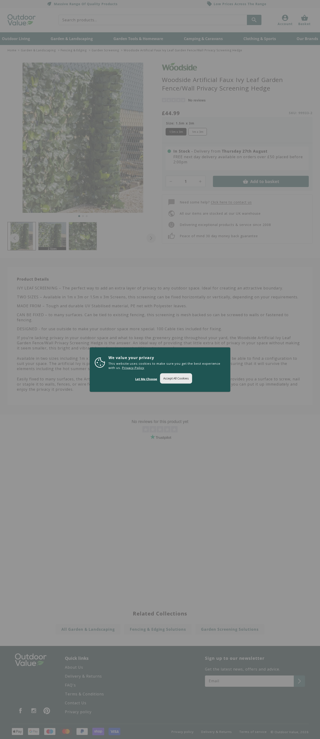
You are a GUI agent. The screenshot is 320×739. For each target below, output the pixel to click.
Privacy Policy (133, 367)
